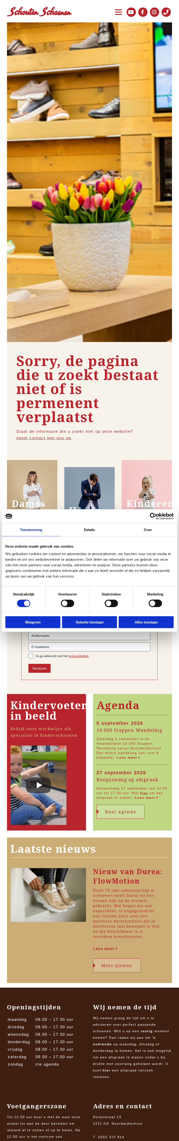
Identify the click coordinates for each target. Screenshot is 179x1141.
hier (144, 793)
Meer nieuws (116, 965)
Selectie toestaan (89, 622)
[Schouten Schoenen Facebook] (143, 12)
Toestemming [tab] (31, 530)
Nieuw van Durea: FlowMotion (128, 876)
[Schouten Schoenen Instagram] (154, 12)
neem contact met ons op (43, 438)
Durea (132, 896)
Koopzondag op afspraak (127, 779)
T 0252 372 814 (108, 1137)
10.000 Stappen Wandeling (129, 730)
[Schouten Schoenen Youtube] (131, 12)
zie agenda (47, 1064)
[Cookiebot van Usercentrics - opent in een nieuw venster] (153, 516)
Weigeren (33, 622)
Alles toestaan (146, 622)
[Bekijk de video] (38, 786)
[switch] (67, 603)
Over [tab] (148, 530)
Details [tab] (89, 530)
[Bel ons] (166, 12)
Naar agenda (120, 811)
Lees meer (128, 757)
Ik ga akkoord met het (62, 656)
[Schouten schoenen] (39, 12)
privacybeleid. (79, 656)
